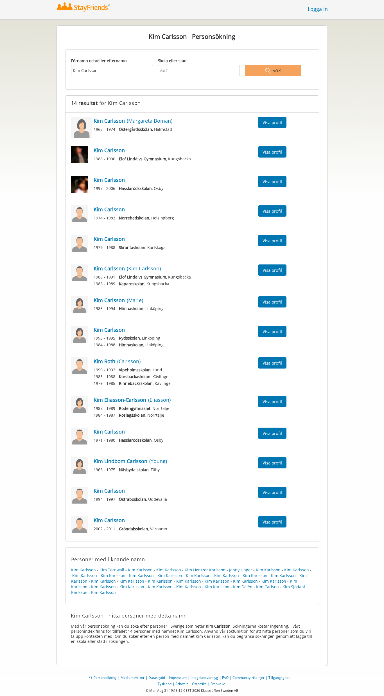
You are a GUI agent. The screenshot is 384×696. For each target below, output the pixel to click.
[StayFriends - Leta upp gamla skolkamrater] (84, 7)
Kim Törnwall (112, 569)
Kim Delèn (242, 586)
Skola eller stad (172, 60)
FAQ (225, 677)
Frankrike (218, 683)
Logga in (318, 9)
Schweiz (181, 683)
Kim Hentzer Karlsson (205, 569)
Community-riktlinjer (248, 677)
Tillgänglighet (279, 677)
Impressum (178, 677)
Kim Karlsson (83, 569)
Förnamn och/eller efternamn (99, 60)
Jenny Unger (240, 569)
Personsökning (105, 677)
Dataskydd (156, 677)
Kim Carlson (267, 586)
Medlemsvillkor (132, 677)
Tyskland (164, 683)
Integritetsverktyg (204, 677)
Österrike (199, 683)
